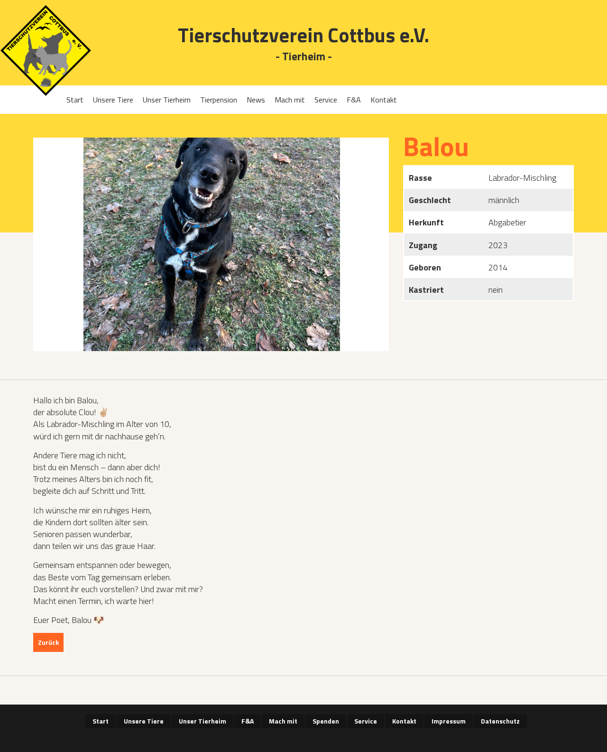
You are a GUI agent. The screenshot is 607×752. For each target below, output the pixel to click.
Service (325, 99)
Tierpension (218, 99)
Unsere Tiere (113, 99)
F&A (354, 99)
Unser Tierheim (167, 99)
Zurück (48, 642)
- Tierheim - (304, 57)
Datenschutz (500, 721)
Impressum (449, 721)
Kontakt (383, 99)
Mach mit (290, 99)
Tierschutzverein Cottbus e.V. (303, 35)
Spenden (326, 721)
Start (74, 99)
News (256, 99)
